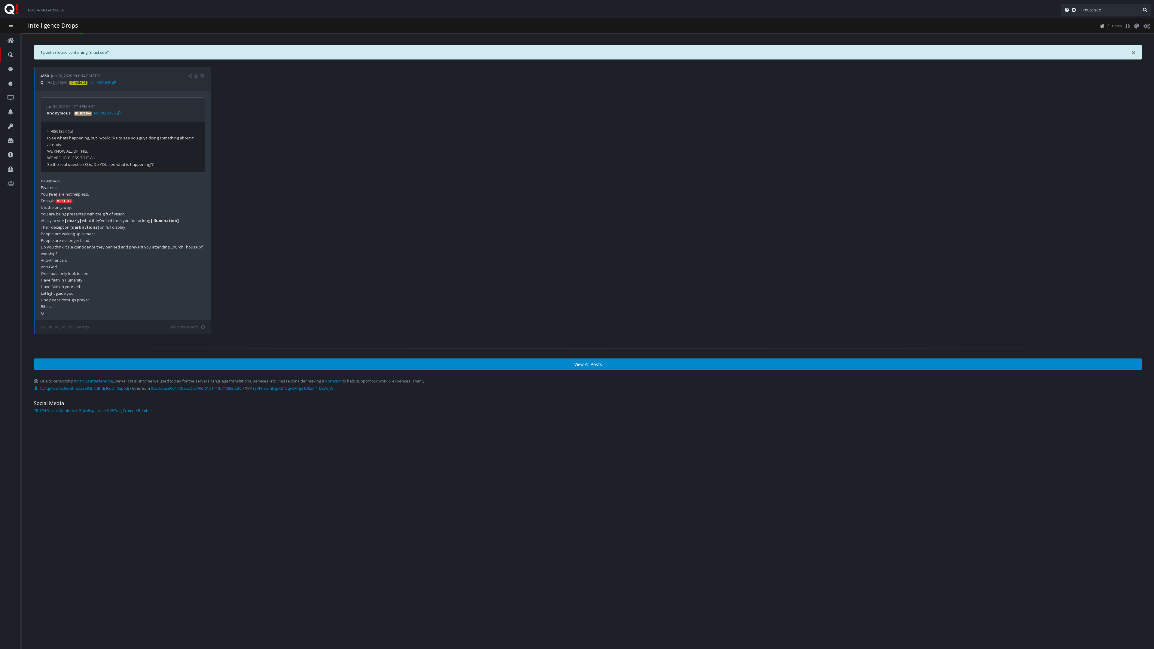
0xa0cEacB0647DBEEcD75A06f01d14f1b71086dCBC (196, 388)
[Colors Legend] (1136, 25)
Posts (1117, 26)
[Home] (1102, 26)
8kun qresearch (184, 327)
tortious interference (94, 381)
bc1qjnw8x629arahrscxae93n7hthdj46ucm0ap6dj (84, 388)
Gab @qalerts (91, 410)
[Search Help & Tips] (1065, 10)
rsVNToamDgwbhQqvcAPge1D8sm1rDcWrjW (293, 388)
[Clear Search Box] (1075, 10)
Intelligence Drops (53, 25)
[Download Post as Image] (196, 75)
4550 (44, 75)
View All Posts (588, 364)
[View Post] (203, 75)
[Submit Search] (1145, 10)
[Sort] (1127, 25)
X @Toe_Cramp (121, 410)
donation (333, 381)
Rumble (145, 410)
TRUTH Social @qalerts (54, 410)
